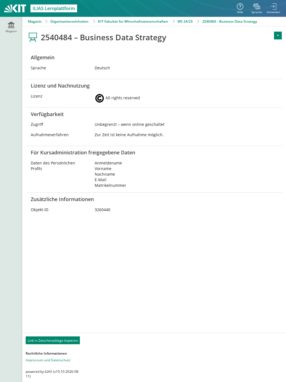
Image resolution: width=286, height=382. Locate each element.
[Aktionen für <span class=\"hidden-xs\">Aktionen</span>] (278, 35)
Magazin (35, 21)
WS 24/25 (185, 21)
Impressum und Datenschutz (48, 360)
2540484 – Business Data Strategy (229, 21)
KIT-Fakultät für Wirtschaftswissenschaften (133, 21)
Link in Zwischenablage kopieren (53, 340)
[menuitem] (256, 8)
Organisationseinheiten (69, 21)
